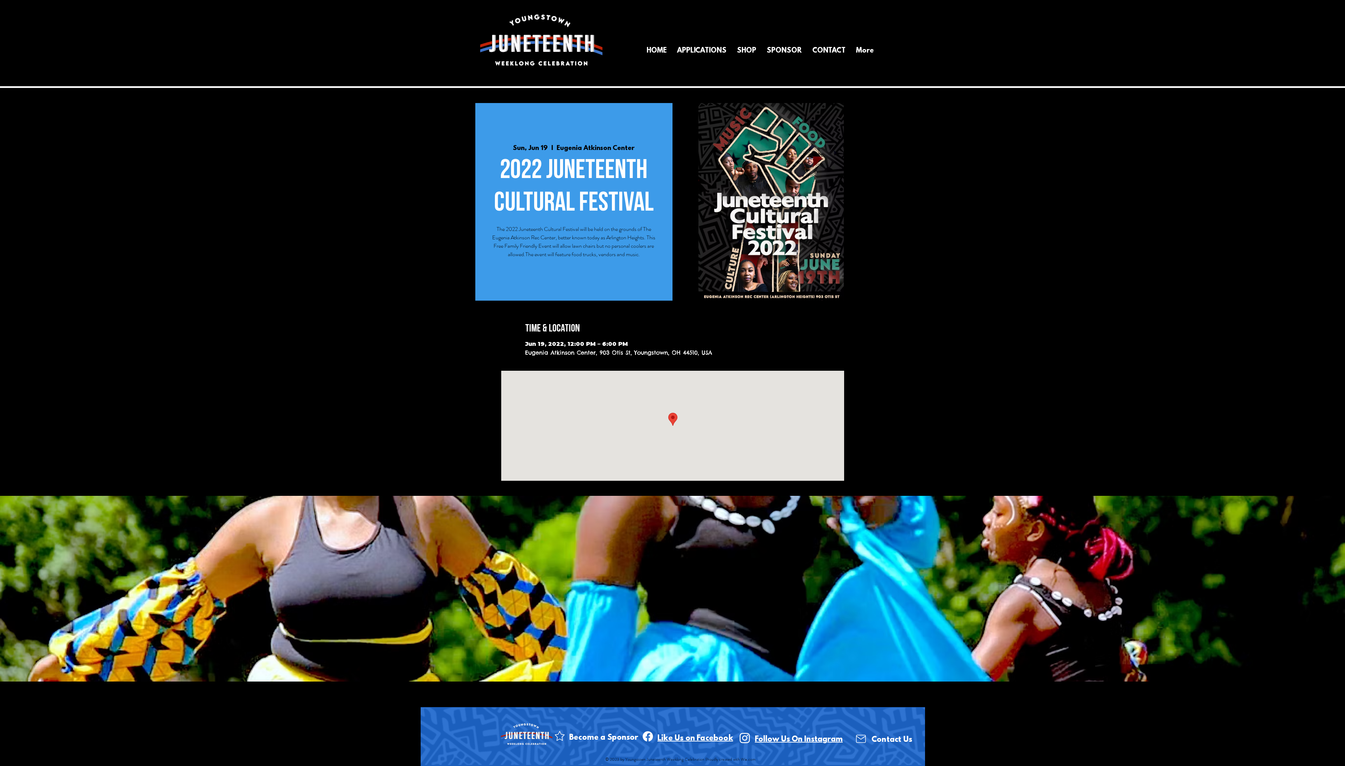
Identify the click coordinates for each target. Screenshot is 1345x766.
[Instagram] (745, 738)
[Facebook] (648, 736)
